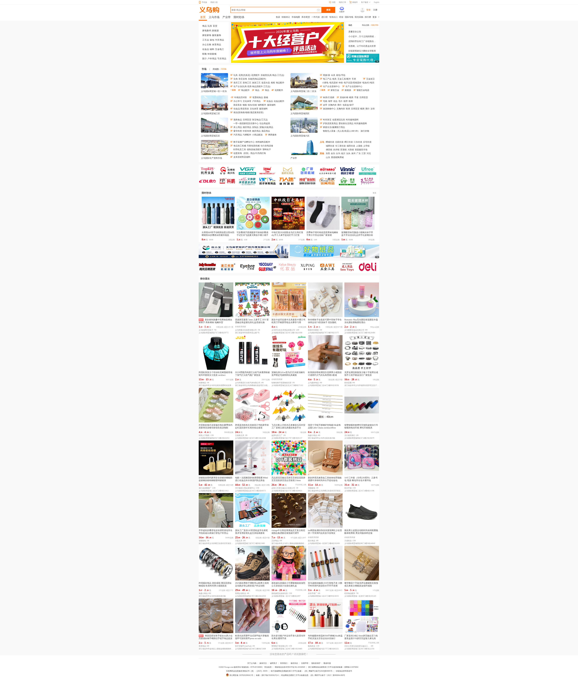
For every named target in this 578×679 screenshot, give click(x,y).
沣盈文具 (238, 541)
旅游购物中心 (329, 108)
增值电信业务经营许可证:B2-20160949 (290, 667)
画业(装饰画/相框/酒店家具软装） (249, 112)
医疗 (204, 58)
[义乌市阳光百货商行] (209, 267)
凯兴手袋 (348, 488)
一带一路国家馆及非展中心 (246, 123)
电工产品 (327, 78)
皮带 (325, 104)
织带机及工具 (239, 149)
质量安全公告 (354, 32)
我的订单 (342, 2)
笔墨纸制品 (257, 97)
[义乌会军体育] (249, 181)
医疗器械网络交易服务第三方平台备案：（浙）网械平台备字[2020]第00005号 (302, 671)
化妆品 (205, 49)
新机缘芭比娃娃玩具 (280, 593)
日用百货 (363, 97)
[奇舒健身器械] (229, 171)
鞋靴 (204, 54)
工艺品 (205, 40)
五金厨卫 (370, 78)
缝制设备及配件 (254, 149)
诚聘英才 (273, 663)
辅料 (212, 49)
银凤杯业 (311, 646)
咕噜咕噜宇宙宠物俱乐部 (281, 383)
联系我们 (283, 663)
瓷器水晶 (265, 82)
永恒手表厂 (312, 593)
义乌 (322, 141)
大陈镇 (351, 149)
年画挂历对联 (240, 97)
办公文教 (206, 44)
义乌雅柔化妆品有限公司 (354, 330)
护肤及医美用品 (330, 123)
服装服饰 (216, 35)
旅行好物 (365, 130)
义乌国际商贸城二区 (300, 91)
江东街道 (358, 141)
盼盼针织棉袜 (313, 330)
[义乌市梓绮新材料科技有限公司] (309, 181)
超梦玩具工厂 (277, 435)
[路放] (349, 181)
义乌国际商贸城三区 (210, 113)
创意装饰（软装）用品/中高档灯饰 (249, 153)
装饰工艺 (247, 82)
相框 (273, 82)
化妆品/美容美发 (241, 108)
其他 (322, 153)
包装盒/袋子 (348, 104)
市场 (204, 69)
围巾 (339, 104)
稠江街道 (348, 141)
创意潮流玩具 (338, 119)
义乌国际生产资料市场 (211, 158)
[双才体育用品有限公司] (269, 181)
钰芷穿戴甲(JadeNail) (243, 646)
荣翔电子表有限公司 (280, 646)
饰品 (204, 26)
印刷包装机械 (253, 145)
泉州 (353, 153)
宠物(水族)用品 (266, 127)
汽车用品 (219, 40)
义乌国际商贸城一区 (210, 91)
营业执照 (268, 667)
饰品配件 (280, 82)
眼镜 (266, 97)
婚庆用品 (247, 127)
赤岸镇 (336, 149)
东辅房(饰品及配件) (257, 78)
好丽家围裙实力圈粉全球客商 (362, 51)
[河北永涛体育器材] (329, 181)
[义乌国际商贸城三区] (214, 103)
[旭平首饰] (309, 267)
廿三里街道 (340, 145)
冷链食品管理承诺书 (344, 671)
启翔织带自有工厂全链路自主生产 (362, 41)
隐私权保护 (315, 663)
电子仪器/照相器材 (352, 82)
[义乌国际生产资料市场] (214, 148)
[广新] (309, 171)
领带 (330, 101)
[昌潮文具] (209, 181)
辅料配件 (262, 104)
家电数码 (206, 30)
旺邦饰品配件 (349, 593)
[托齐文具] (209, 171)
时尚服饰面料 (352, 119)
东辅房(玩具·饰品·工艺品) (272, 75)
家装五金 (335, 90)
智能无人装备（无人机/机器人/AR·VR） (341, 130)
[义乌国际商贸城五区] (214, 126)
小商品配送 (257, 134)
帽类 (351, 97)
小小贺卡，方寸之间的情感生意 (362, 36)
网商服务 (272, 134)
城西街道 (330, 145)
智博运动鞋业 (240, 593)
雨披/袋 (326, 75)
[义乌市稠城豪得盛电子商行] (349, 171)
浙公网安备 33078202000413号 (241, 675)
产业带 (294, 158)
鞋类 (351, 101)
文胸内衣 (332, 104)
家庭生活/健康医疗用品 (334, 127)
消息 (334, 2)
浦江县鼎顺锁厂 (205, 488)
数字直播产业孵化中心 (244, 141)
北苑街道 (339, 141)
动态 (350, 25)
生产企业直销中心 (331, 86)
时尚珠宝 (327, 119)
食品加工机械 (239, 145)
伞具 (333, 75)
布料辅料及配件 (262, 141)
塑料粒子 (267, 149)
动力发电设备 (267, 145)
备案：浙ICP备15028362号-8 (267, 675)
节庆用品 (221, 58)
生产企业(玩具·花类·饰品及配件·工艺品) (251, 86)
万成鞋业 (348, 541)
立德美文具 (239, 435)
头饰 (235, 78)
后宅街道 (367, 141)
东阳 (328, 153)
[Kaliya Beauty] (289, 267)
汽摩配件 (247, 134)
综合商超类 (264, 123)
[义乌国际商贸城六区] (304, 126)
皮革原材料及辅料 (241, 156)
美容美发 (237, 104)
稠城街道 (330, 141)
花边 (335, 101)
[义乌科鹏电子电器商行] (229, 181)
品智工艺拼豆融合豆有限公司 (283, 488)
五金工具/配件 (344, 78)
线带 (345, 101)
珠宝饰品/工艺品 (260, 119)
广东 (358, 153)
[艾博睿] (249, 267)
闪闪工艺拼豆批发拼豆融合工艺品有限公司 (357, 646)
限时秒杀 (206, 193)
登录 (368, 10)
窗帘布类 (237, 130)
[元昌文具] (269, 171)
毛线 (325, 101)
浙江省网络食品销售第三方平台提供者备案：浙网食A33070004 (333, 667)
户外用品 (212, 58)
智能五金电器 (363, 90)
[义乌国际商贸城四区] (304, 103)
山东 (328, 157)
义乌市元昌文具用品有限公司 (283, 330)
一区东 (224, 91)
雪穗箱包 (311, 488)
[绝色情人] (369, 181)
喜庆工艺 (237, 82)
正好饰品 (275, 541)
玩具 (210, 26)
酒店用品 (265, 130)
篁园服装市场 (361, 149)
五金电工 (219, 49)
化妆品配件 (279, 101)
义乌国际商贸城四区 (300, 113)
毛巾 (340, 101)
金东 (333, 153)
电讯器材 (333, 82)
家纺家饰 (206, 35)
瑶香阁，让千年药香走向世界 (362, 46)
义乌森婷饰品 (313, 383)
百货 (215, 26)
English (376, 2)
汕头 (348, 153)
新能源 (215, 30)
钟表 (341, 82)
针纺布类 (247, 130)
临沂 (343, 153)
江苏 (364, 153)
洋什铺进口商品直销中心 (245, 488)
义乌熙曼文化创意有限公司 (246, 330)
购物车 (355, 2)
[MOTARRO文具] (329, 171)
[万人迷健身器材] (289, 181)
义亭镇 (366, 145)
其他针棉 (344, 97)
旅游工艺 (256, 82)
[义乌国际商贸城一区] (214, 81)
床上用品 (237, 127)
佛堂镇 (329, 149)
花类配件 (255, 75)
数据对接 (327, 663)
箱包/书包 (340, 75)
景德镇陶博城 (337, 157)
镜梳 (245, 104)
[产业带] (304, 148)
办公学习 (237, 101)
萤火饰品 (311, 541)
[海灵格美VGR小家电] (249, 171)
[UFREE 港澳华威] (369, 171)
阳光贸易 (348, 383)
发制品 (255, 127)
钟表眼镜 (212, 54)
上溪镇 (359, 145)
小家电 (325, 82)
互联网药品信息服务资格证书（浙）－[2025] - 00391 (247, 671)
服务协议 (294, 663)
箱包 (212, 40)
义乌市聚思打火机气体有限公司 (247, 383)
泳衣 (373, 108)
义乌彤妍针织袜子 (206, 330)
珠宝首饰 (243, 78)
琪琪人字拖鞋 (204, 435)
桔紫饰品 (202, 383)
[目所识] (349, 267)
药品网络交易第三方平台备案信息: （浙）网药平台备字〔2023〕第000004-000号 (313, 675)
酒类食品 (237, 119)
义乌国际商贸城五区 (210, 136)
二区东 (313, 91)
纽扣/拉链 (252, 104)
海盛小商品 (312, 435)
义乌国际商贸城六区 (300, 136)
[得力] (369, 267)
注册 (375, 10)
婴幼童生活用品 (346, 123)
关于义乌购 (251, 663)
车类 (354, 78)
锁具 (334, 78)
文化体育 (247, 101)
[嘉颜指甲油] (289, 171)
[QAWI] (329, 267)
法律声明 (304, 663)
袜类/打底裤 (328, 97)
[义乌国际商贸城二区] (304, 81)
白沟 (338, 153)
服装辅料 (271, 104)
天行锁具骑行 (349, 435)
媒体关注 (263, 663)
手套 (356, 97)
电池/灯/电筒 (368, 82)
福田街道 (351, 145)
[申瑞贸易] (269, 267)
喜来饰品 (202, 646)
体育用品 (216, 44)
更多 (374, 193)
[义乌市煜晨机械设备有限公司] (229, 267)
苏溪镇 (343, 149)
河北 (369, 153)
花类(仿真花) (244, 75)
